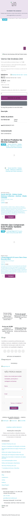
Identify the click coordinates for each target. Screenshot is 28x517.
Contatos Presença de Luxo (9, 443)
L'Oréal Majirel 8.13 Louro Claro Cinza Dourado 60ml (14, 258)
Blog (3, 474)
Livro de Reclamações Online (9, 460)
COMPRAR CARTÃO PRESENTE (14, 427)
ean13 (3, 125)
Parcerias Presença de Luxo (9, 465)
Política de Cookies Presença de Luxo (11, 452)
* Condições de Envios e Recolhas (10, 468)
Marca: (3, 77)
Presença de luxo (15, 515)
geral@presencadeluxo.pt (10, 498)
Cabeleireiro (5, 477)
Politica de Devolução (20, 331)
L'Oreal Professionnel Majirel (7, 260)
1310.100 (3, 262)
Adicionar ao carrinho (14, 98)
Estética (4, 482)
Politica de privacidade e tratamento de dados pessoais (14, 457)
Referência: (4, 74)
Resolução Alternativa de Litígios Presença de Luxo (13, 449)
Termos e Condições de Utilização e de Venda (13, 446)
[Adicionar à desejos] (14, 103)
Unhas (3, 480)
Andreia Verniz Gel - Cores (7, 199)
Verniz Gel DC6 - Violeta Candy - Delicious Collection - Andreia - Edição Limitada (14, 196)
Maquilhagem (5, 485)
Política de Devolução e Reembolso (11, 463)
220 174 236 (6, 495)
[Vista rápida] (25, 148)
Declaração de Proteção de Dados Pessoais (13, 454)
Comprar (11, 217)
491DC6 (2, 200)
